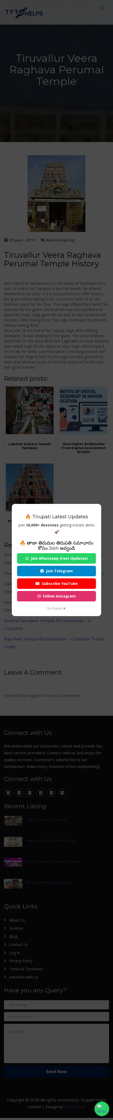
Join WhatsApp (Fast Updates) (59, 558)
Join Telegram (59, 570)
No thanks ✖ (56, 608)
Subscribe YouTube (60, 583)
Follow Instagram (59, 596)
